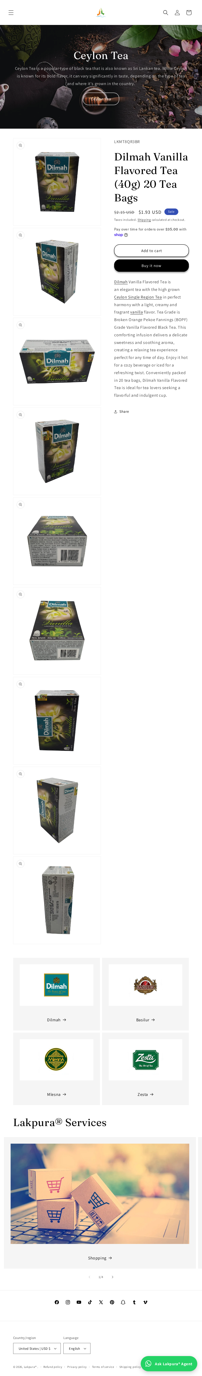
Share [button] (124, 411)
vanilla (136, 312)
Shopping (97, 1258)
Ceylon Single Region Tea (138, 297)
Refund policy (52, 1367)
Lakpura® (30, 1367)
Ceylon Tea (101, 98)
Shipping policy (130, 1367)
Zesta (143, 1094)
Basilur (142, 1020)
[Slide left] (89, 1277)
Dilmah (121, 282)
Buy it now (151, 265)
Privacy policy (77, 1367)
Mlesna (54, 1094)
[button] (11, 12)
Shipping (144, 220)
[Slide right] (112, 1277)
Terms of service (103, 1367)
